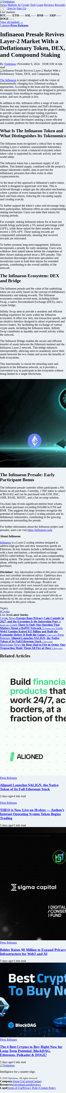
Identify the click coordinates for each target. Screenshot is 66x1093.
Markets (12, 4)
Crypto (25, 4)
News (3, 4)
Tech (33, 4)
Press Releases (8, 777)
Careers (28, 1081)
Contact (36, 1081)
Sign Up (21, 8)
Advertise (18, 1084)
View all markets (11, 22)
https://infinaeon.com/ (39, 530)
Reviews (49, 4)
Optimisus (10, 63)
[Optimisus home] (7, 1)
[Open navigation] (1, 9)
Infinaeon (5, 542)
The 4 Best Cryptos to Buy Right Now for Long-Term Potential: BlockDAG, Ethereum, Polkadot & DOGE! (31, 1051)
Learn (39, 4)
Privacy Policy (31, 1087)
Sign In (11, 8)
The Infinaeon (8, 80)
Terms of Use (15, 1087)
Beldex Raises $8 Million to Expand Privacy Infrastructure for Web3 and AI (33, 952)
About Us (18, 1081)
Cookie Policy (47, 1087)
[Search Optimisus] (5, 9)
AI (19, 4)
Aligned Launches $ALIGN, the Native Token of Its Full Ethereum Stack (29, 787)
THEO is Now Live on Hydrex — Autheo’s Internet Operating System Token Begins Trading (32, 814)
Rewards (60, 4)
